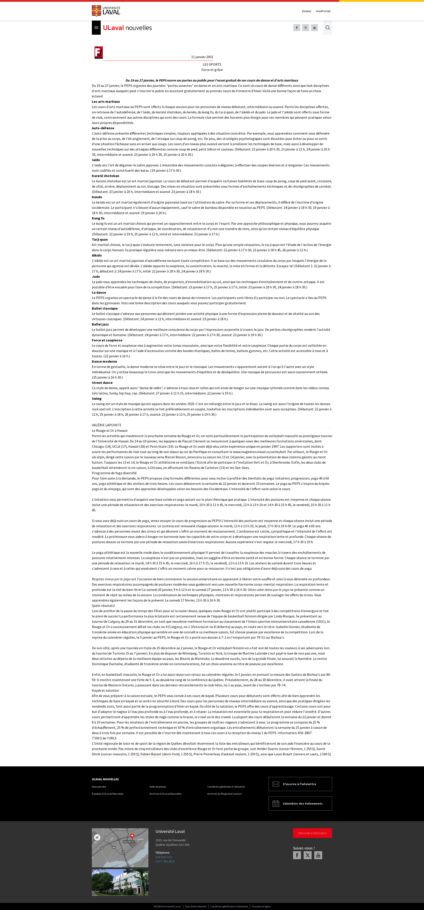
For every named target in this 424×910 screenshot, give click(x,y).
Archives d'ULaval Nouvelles (166, 793)
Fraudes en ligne (261, 906)
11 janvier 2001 (202, 57)
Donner (307, 11)
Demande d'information (312, 833)
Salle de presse (158, 786)
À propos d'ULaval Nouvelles (107, 793)
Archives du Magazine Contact (224, 793)
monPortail (323, 11)
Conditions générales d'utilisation (226, 786)
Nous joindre (99, 786)
